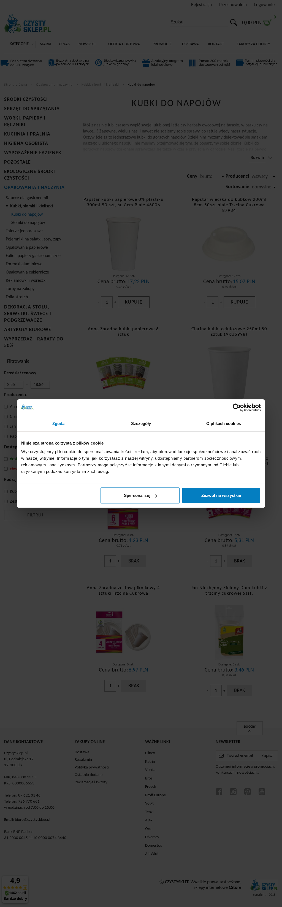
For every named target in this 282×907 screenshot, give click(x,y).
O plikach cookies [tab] (223, 423)
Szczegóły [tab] (141, 423)
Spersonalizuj (137, 495)
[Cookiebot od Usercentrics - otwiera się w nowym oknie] (237, 407)
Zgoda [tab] (58, 423)
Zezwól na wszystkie (221, 495)
